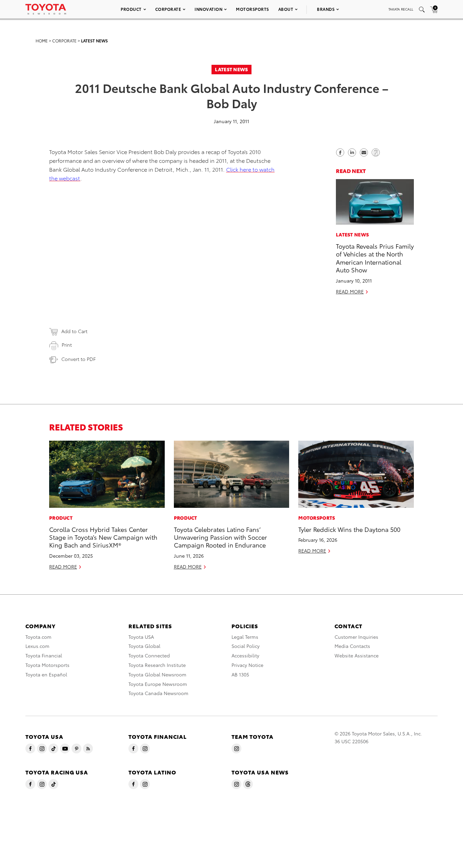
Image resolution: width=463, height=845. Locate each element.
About (286, 9)
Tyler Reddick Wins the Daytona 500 (349, 529)
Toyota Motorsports (47, 664)
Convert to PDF (78, 359)
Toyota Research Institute (157, 664)
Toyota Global (144, 645)
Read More (350, 291)
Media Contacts (352, 645)
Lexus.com (37, 645)
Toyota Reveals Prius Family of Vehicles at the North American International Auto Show (375, 258)
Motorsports (252, 9)
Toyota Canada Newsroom (158, 693)
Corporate (168, 9)
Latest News (94, 40)
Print (67, 344)
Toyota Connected (149, 655)
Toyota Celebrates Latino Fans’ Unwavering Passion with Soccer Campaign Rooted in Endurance (220, 537)
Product (131, 9)
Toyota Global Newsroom (157, 674)
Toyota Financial (43, 655)
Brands (326, 9)
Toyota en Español (46, 674)
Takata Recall (400, 9)
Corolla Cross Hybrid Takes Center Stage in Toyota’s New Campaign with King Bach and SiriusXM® (103, 537)
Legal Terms (245, 636)
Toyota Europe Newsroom (157, 683)
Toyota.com (38, 636)
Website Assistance (357, 655)
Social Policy (246, 645)
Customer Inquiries (356, 636)
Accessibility (245, 655)
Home (42, 40)
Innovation (208, 9)
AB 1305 (240, 674)
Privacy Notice (247, 664)
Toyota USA (141, 636)
